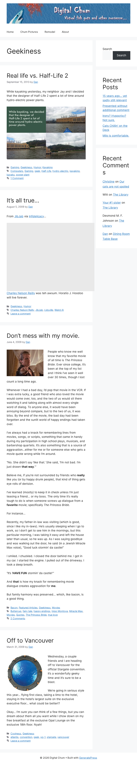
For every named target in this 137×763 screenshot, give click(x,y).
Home (10, 31)
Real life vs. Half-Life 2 (37, 75)
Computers (17, 171)
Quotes (20, 614)
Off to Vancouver (30, 640)
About (65, 31)
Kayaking (47, 167)
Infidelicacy (36, 216)
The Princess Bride (36, 614)
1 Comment (17, 178)
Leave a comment (21, 313)
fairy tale (27, 611)
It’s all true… (23, 200)
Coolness (16, 733)
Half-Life (46, 171)
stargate (51, 737)
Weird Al (59, 310)
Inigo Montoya (60, 611)
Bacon (14, 607)
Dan (105, 234)
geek (37, 171)
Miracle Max (76, 611)
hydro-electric (60, 171)
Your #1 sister (112, 202)
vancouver (63, 737)
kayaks (11, 174)
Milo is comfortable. (116, 135)
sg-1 (42, 737)
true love (53, 614)
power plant (22, 174)
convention (26, 737)
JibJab (18, 216)
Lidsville (48, 310)
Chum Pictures (29, 31)
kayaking (75, 171)
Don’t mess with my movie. (43, 335)
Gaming (15, 167)
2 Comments (18, 618)
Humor (37, 167)
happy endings (42, 611)
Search (107, 49)
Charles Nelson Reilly (21, 293)
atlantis (15, 737)
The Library (120, 194)
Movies (56, 607)
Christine (108, 181)
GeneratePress (88, 757)
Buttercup (16, 611)
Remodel (50, 31)
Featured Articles (28, 607)
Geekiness (26, 167)
